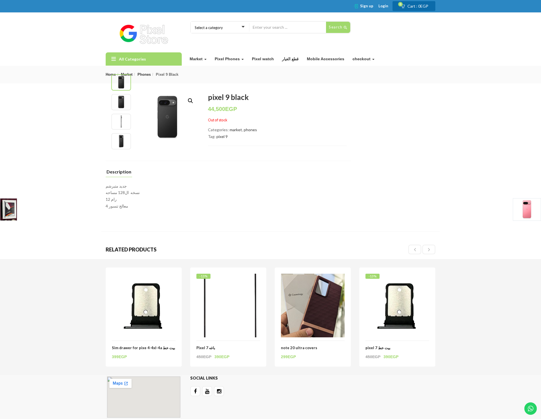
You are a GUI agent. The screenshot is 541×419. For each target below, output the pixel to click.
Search (336, 27)
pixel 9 (222, 136)
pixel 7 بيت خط (378, 348)
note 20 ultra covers (299, 348)
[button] (416, 6)
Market (197, 59)
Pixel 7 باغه (205, 348)
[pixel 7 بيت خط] (397, 278)
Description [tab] (119, 172)
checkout (362, 59)
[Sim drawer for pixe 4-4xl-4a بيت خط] (144, 277)
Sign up (366, 6)
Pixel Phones (228, 59)
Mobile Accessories (325, 59)
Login (383, 6)
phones (144, 74)
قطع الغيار (290, 59)
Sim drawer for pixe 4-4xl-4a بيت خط (143, 348)
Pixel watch (263, 59)
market (236, 129)
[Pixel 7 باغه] (228, 278)
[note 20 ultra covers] (313, 277)
